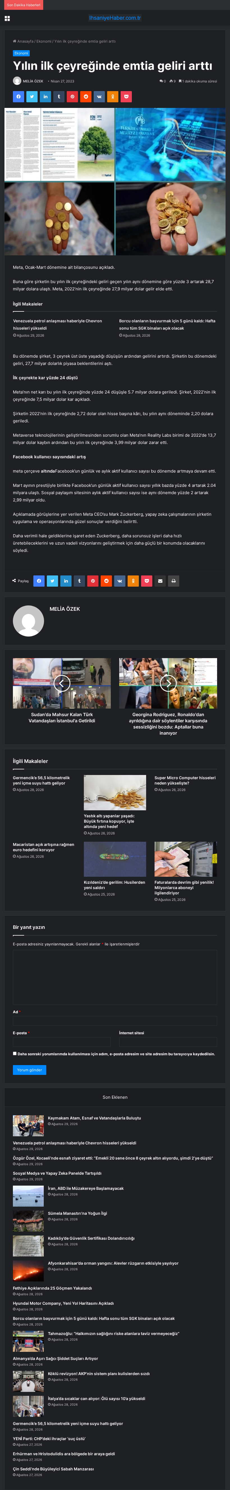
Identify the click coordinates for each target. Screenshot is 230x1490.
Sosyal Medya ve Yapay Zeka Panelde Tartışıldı (57, 1173)
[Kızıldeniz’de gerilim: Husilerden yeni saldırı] (115, 859)
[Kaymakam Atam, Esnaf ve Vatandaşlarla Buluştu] (28, 1125)
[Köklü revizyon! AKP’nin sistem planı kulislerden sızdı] (28, 1381)
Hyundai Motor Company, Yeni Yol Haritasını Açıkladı (63, 1303)
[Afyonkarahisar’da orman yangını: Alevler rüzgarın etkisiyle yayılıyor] (28, 1270)
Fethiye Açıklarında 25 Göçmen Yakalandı (52, 1288)
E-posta (21, 1033)
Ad (17, 1012)
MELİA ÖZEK (33, 81)
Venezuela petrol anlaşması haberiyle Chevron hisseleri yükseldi (74, 1142)
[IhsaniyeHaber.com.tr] (115, 18)
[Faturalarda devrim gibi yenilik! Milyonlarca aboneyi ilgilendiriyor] (186, 859)
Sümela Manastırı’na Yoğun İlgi (77, 1213)
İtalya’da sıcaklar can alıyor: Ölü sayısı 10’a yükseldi (96, 1398)
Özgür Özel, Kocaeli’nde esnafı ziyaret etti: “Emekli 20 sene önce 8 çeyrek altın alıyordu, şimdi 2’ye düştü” (113, 1158)
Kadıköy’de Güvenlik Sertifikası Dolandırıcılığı (91, 1238)
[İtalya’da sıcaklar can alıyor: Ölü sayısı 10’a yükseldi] (28, 1406)
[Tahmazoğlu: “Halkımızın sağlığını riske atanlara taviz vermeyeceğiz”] (28, 1341)
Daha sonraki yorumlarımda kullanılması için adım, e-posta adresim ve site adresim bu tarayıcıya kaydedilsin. (116, 1054)
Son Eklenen (115, 1097)
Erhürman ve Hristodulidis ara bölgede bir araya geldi (64, 1453)
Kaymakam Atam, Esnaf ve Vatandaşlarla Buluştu (94, 1118)
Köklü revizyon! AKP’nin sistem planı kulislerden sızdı (99, 1373)
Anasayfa (24, 41)
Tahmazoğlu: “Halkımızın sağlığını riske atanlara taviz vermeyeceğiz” (114, 1333)
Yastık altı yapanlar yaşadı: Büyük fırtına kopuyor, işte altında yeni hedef (109, 821)
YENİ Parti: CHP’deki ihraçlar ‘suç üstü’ (49, 1438)
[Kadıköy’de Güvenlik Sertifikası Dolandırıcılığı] (28, 1246)
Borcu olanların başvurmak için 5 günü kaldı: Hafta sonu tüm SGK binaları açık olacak (94, 1318)
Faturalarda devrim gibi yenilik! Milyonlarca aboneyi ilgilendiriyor (184, 887)
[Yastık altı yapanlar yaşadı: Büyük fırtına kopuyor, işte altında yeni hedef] (115, 792)
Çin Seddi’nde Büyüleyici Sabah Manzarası (53, 1468)
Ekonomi (43, 41)
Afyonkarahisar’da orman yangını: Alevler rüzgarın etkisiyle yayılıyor (113, 1263)
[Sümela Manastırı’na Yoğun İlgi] (28, 1221)
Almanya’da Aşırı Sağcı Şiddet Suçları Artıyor (55, 1358)
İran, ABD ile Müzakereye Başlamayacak (86, 1188)
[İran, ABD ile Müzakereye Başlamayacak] (28, 1196)
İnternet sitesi (131, 1033)
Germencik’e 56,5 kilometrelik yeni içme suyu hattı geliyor (68, 1423)
